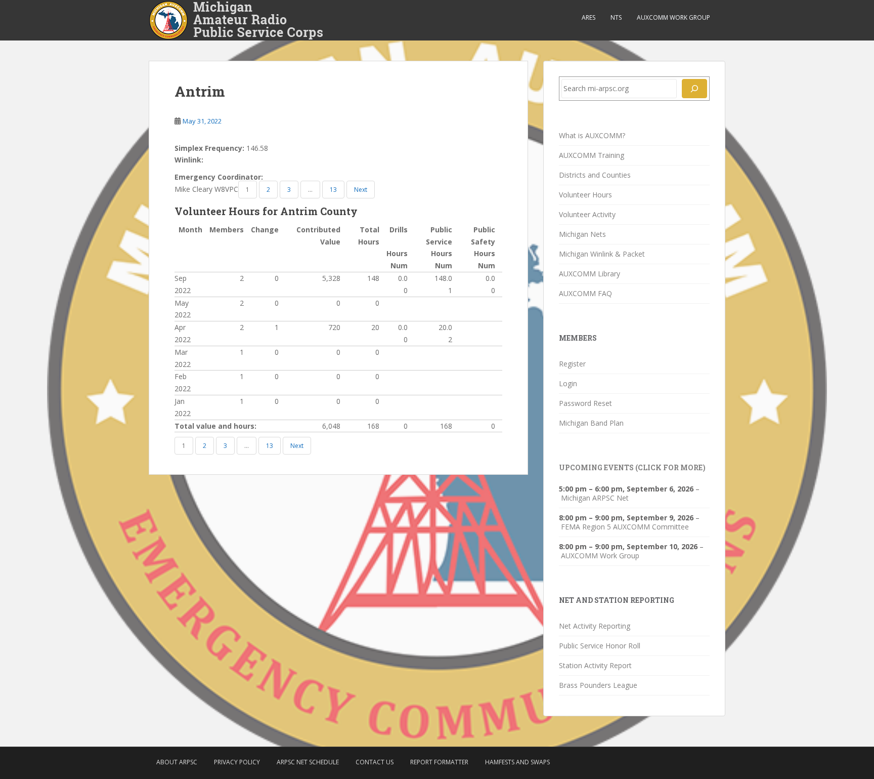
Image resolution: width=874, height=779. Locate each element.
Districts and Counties (595, 175)
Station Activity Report (595, 665)
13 (333, 189)
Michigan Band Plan (591, 423)
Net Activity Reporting (594, 626)
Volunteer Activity (587, 214)
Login (568, 383)
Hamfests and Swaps (517, 762)
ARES (588, 17)
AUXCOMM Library (589, 273)
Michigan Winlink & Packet (602, 254)
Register (572, 363)
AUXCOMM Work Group (673, 17)
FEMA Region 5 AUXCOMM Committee (625, 526)
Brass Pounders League (598, 685)
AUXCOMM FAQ (585, 293)
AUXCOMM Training (591, 155)
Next (360, 189)
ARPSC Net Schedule (308, 762)
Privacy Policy (237, 762)
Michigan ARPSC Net (595, 498)
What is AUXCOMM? (592, 135)
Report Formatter (439, 762)
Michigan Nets (582, 234)
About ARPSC (176, 762)
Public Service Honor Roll (599, 645)
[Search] (694, 88)
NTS (616, 17)
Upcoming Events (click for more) (632, 467)
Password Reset (585, 403)
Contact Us (375, 762)
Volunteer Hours (585, 194)
